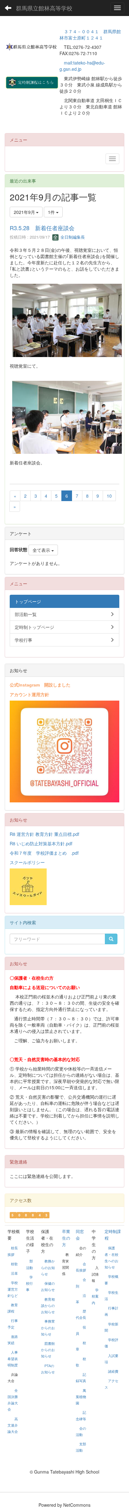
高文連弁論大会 (13, 1425)
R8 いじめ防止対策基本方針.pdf (41, 843)
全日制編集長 (72, 237)
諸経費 (113, 1371)
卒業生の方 (66, 1238)
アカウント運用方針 (29, 694)
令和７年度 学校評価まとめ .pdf (44, 853)
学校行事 (29, 1283)
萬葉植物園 (81, 1397)
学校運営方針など (13, 1289)
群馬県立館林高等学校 (44, 8)
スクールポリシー (27, 862)
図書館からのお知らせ (48, 1350)
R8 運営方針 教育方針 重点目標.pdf (44, 834)
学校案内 (95, 1296)
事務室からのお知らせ (48, 1327)
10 (109, 496)
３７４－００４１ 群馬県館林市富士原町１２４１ (90, 34)
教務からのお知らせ (48, 1267)
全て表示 (42, 550)
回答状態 (18, 549)
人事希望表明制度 (13, 1358)
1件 (52, 212)
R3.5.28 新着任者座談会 (42, 228)
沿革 (14, 1273)
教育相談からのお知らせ (48, 1306)
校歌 (14, 1264)
